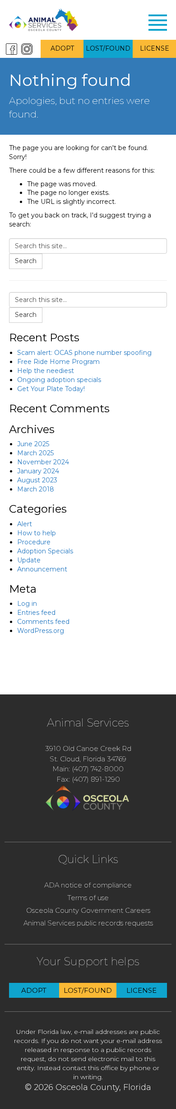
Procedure (34, 542)
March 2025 (35, 453)
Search (26, 261)
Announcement (42, 569)
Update (29, 560)
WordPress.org (40, 631)
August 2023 (37, 480)
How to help (36, 533)
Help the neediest (45, 371)
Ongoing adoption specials (59, 380)
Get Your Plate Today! (51, 389)
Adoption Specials (45, 551)
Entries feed (36, 613)
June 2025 (33, 444)
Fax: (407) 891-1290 (88, 779)
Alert (24, 524)
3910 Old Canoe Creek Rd (88, 748)
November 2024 (43, 462)
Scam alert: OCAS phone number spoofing (84, 353)
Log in (27, 603)
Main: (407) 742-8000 (88, 769)
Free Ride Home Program (58, 362)
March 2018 (35, 489)
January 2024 (38, 471)
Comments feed (43, 622)
